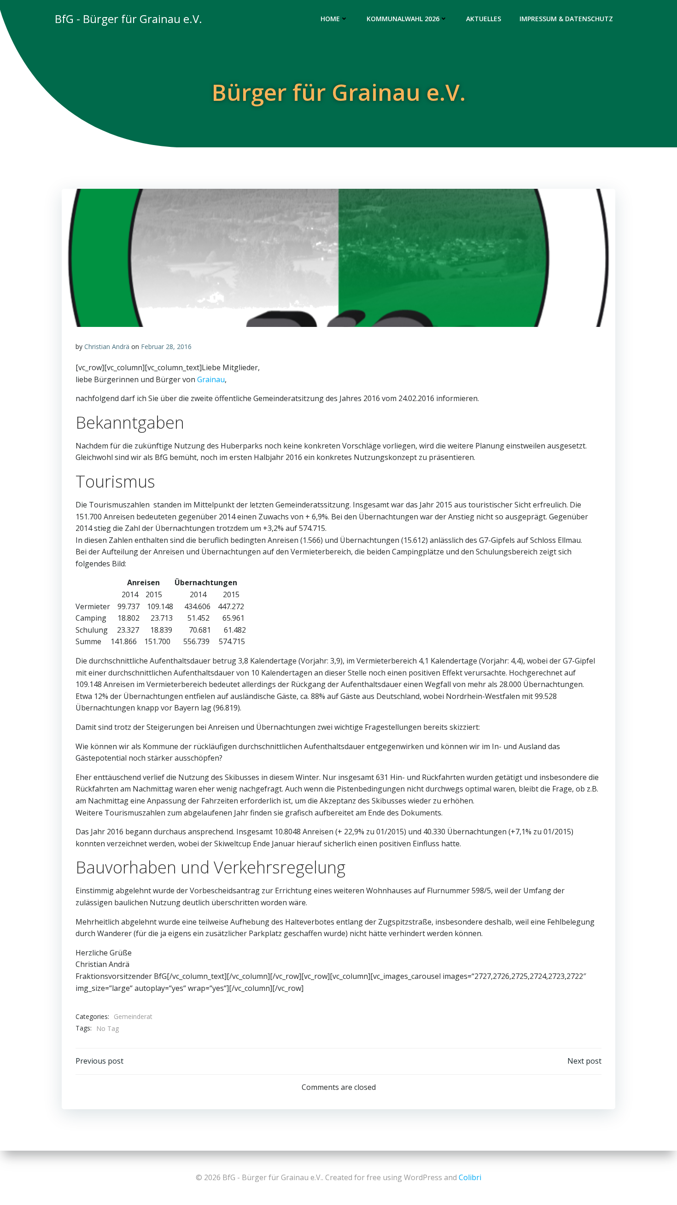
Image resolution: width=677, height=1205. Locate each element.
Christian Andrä (106, 346)
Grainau (211, 379)
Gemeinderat (133, 1016)
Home (330, 18)
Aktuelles (483, 18)
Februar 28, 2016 (166, 346)
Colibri (470, 1177)
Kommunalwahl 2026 (403, 18)
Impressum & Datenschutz (566, 18)
